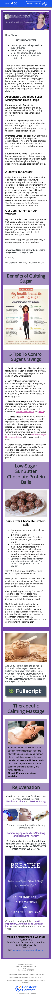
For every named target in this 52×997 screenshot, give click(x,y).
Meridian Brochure (15, 801)
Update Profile (14, 977)
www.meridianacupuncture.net (28, 950)
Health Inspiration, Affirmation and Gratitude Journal (24, 924)
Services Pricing (38, 801)
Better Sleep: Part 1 (25, 411)
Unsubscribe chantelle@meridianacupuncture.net (26, 974)
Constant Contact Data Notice (32, 977)
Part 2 (41, 411)
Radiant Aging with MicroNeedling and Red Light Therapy (26, 834)
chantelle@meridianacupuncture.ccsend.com (29, 980)
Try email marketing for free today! (26, 993)
